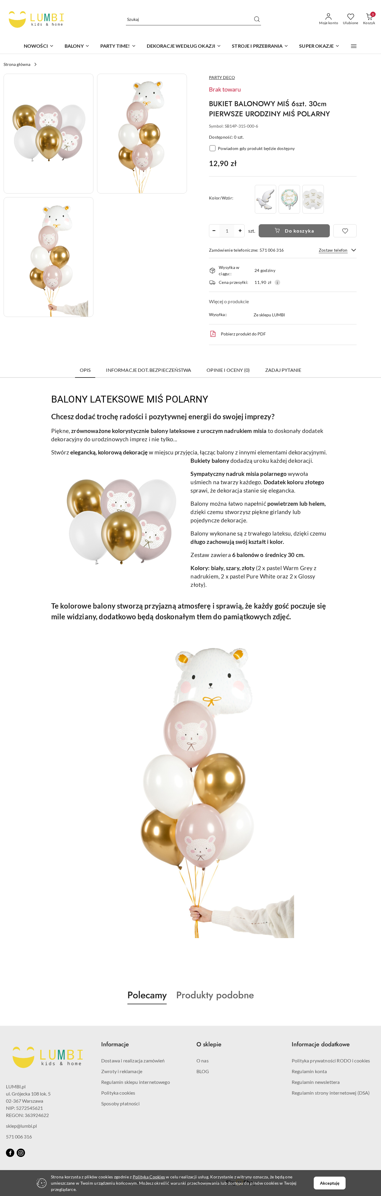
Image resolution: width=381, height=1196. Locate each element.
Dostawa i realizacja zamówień (133, 1060)
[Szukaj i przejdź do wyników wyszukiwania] (257, 19)
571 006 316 (19, 1136)
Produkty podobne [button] (215, 995)
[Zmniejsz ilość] (213, 231)
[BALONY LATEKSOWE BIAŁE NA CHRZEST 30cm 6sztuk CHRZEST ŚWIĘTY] (313, 199)
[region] (289, 199)
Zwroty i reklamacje (121, 1071)
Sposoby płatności (120, 1103)
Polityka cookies (118, 1093)
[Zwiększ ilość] (239, 231)
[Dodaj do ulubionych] (345, 230)
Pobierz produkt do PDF (243, 333)
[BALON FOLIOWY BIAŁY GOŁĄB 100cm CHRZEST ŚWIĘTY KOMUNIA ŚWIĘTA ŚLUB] (265, 199)
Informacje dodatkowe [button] (321, 1044)
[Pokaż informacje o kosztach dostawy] (277, 282)
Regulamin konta (309, 1071)
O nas (202, 1060)
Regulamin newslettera (316, 1082)
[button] (354, 46)
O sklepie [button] (208, 1044)
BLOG (202, 1071)
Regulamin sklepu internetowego (135, 1082)
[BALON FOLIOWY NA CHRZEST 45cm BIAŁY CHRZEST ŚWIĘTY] (289, 199)
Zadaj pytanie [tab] (283, 370)
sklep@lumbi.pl (21, 1126)
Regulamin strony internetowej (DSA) (331, 1093)
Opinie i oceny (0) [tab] (228, 370)
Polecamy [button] (147, 995)
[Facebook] (10, 1153)
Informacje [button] (115, 1044)
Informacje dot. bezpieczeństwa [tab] (148, 370)
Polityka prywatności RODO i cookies (331, 1060)
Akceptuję (329, 1183)
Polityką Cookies (149, 1176)
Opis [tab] (85, 370)
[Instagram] (21, 1153)
